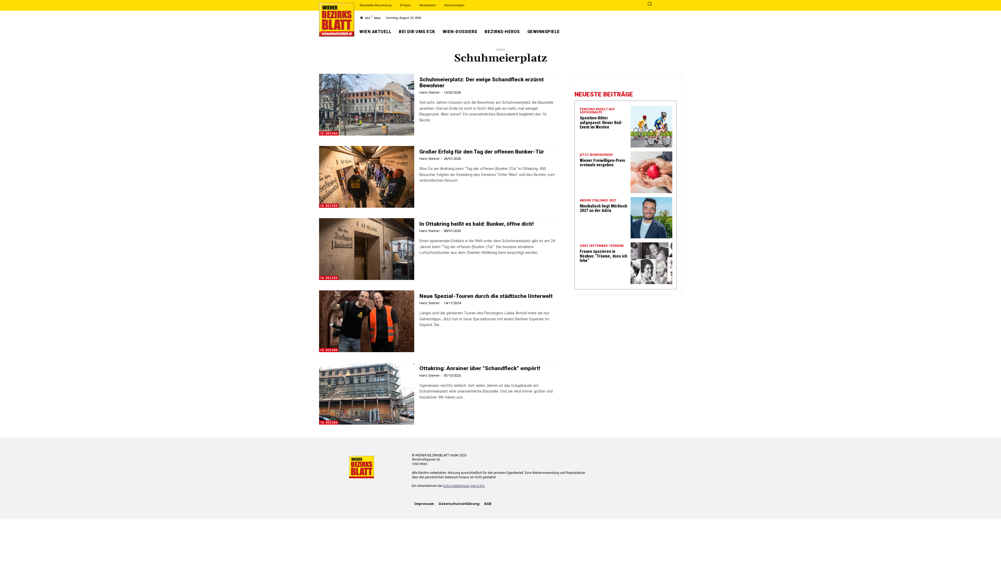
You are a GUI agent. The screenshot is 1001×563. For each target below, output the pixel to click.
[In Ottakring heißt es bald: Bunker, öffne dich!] (366, 249)
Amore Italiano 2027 (598, 201)
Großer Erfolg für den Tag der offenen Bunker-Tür (481, 152)
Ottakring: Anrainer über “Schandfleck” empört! (479, 368)
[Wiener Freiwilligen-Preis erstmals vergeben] (651, 172)
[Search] (650, 4)
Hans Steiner (429, 92)
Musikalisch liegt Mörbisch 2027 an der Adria (603, 208)
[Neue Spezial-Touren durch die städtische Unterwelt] (366, 321)
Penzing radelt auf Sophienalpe (597, 111)
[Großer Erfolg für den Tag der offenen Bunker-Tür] (366, 177)
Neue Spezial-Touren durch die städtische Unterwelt (486, 296)
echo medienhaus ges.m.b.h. (464, 486)
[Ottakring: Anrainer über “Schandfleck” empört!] (366, 393)
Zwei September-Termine (602, 246)
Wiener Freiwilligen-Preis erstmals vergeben (602, 163)
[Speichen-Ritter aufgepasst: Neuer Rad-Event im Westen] (651, 127)
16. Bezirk (329, 133)
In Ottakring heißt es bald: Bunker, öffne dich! (476, 224)
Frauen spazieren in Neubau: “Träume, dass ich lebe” (603, 256)
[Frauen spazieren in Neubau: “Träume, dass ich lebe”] (651, 263)
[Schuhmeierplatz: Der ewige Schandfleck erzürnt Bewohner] (366, 105)
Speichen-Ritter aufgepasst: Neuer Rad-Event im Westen (601, 122)
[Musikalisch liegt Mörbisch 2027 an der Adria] (651, 218)
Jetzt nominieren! (596, 155)
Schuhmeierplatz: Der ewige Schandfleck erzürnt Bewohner (481, 82)
